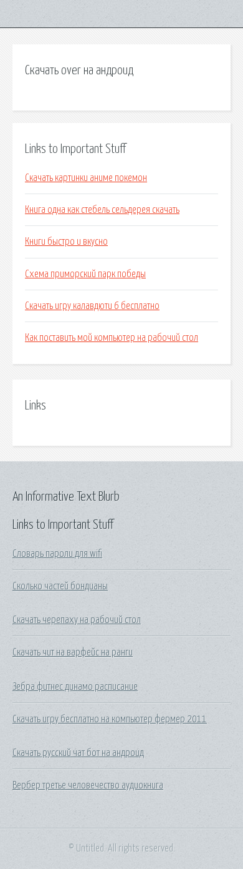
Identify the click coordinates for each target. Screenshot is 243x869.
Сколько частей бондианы (60, 586)
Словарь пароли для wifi (57, 554)
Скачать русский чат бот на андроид (78, 753)
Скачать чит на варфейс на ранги (72, 652)
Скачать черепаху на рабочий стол (76, 620)
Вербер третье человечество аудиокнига (87, 785)
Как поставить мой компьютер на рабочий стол (111, 338)
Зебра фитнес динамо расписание (75, 687)
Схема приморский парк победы (85, 274)
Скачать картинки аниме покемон (86, 178)
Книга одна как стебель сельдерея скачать (102, 210)
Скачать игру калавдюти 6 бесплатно (92, 306)
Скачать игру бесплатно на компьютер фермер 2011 (109, 719)
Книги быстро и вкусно (66, 242)
